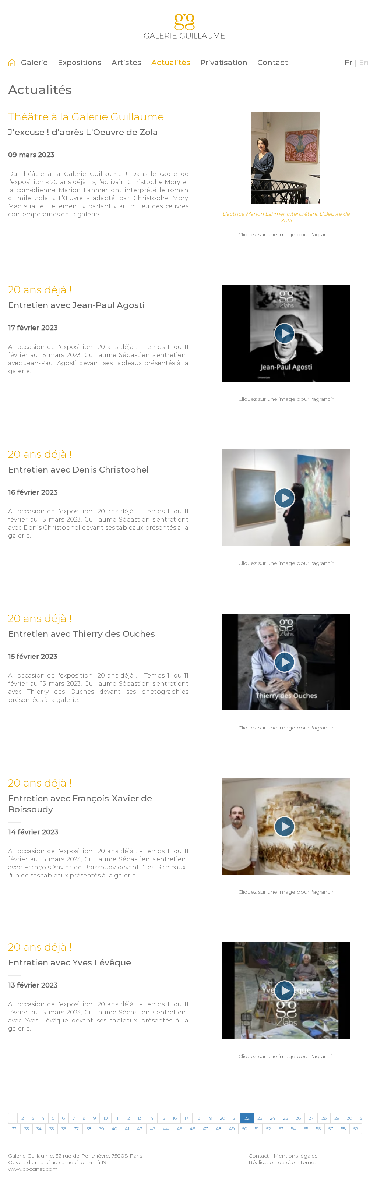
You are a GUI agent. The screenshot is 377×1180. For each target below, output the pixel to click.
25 (285, 1118)
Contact (272, 62)
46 (192, 1128)
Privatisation (223, 62)
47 (205, 1128)
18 (198, 1118)
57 (330, 1128)
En (364, 62)
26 (298, 1118)
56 (318, 1128)
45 (179, 1128)
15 (163, 1118)
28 (324, 1118)
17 (186, 1118)
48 (218, 1128)
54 (293, 1128)
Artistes (126, 62)
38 (89, 1128)
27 (311, 1118)
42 (139, 1128)
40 (114, 1128)
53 (281, 1128)
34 (39, 1128)
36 (63, 1128)
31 (361, 1118)
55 (306, 1128)
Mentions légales (295, 1155)
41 (127, 1128)
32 (14, 1128)
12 (128, 1118)
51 (256, 1128)
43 (152, 1128)
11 (116, 1118)
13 (139, 1118)
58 (343, 1128)
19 (210, 1118)
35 (51, 1128)
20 (222, 1118)
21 (235, 1118)
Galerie (34, 62)
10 (105, 1118)
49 (232, 1128)
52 (268, 1128)
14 (151, 1118)
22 (247, 1118)
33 (26, 1128)
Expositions (80, 62)
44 (166, 1128)
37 (76, 1128)
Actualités (170, 62)
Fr (348, 62)
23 (259, 1118)
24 (272, 1118)
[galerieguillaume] (188, 42)
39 (101, 1128)
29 (336, 1118)
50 (244, 1128)
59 (355, 1128)
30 (349, 1118)
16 (175, 1118)
